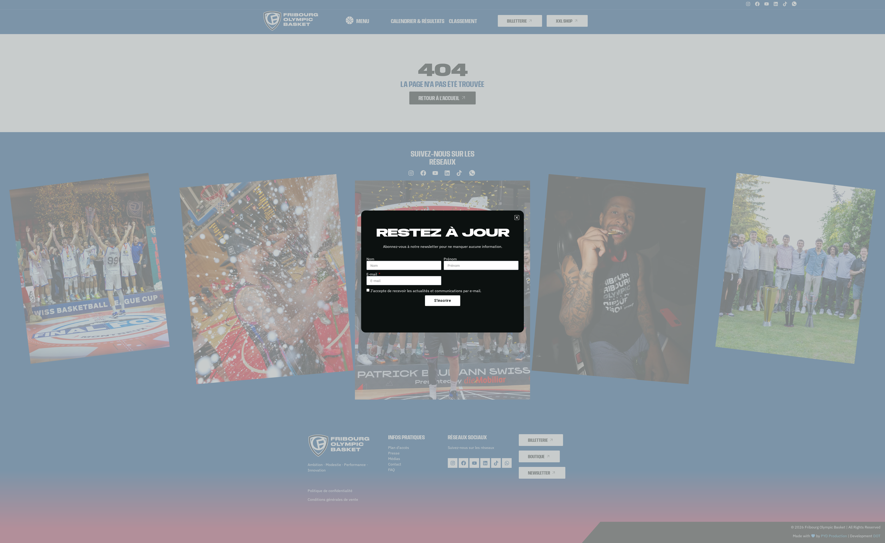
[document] (442, 271)
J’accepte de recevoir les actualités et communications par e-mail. (425, 290)
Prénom (450, 259)
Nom (370, 259)
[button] (517, 217)
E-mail (372, 274)
